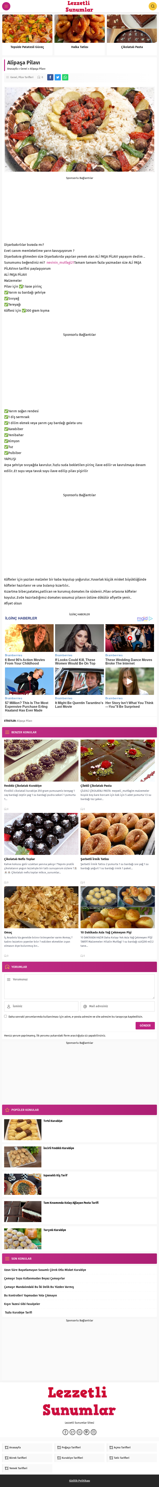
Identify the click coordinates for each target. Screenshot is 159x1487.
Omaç (8, 932)
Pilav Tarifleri (25, 77)
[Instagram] (93, 1432)
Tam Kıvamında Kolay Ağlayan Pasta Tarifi (71, 1203)
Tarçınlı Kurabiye (54, 1230)
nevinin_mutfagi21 (60, 263)
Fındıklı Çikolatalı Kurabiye (23, 786)
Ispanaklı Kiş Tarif (55, 1175)
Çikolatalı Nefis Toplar (19, 859)
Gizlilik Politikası (79, 1480)
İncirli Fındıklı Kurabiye (58, 1148)
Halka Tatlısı (79, 47)
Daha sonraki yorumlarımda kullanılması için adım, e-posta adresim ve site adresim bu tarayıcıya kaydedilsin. (75, 1016)
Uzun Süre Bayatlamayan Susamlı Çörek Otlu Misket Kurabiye (45, 1270)
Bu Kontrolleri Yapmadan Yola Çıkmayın (30, 1295)
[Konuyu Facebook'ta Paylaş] (50, 77)
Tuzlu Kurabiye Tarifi (18, 1312)
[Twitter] (72, 1432)
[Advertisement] (79, 209)
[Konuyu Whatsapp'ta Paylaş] (65, 77)
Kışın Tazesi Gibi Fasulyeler (22, 1304)
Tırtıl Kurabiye (53, 1121)
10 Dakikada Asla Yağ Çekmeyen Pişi (106, 932)
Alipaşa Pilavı (24, 720)
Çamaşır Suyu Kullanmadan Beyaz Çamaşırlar (34, 1278)
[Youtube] (79, 1432)
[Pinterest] (86, 1432)
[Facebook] (65, 1432)
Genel (23, 68)
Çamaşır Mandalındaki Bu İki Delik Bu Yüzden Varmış (39, 1287)
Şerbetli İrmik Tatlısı (95, 859)
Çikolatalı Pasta (132, 47)
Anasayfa (12, 68)
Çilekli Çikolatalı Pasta (96, 786)
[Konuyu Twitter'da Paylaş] (58, 77)
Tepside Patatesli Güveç (27, 47)
